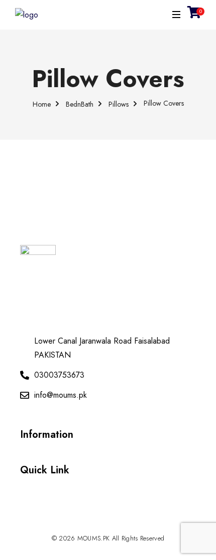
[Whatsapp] (88, 525)
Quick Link (44, 470)
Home (42, 104)
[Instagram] (127, 525)
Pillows (119, 104)
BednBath (79, 104)
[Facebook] (108, 525)
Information (46, 434)
